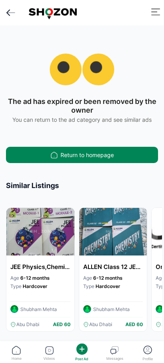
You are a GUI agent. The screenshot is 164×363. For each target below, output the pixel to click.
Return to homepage (87, 155)
